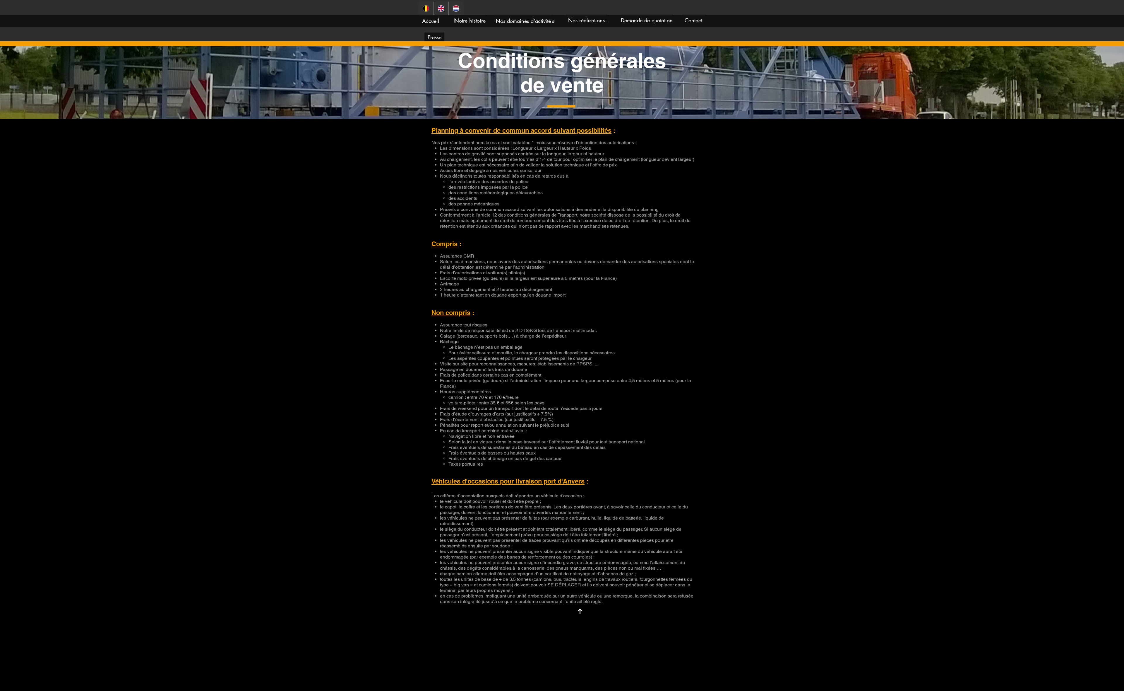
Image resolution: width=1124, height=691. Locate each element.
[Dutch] (456, 8)
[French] (426, 8)
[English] (441, 8)
